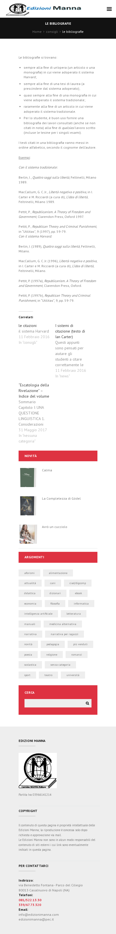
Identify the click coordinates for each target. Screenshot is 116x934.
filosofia (55, 603)
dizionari (55, 593)
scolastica (30, 665)
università (72, 675)
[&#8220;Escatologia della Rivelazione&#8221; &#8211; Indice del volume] (37, 413)
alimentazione (58, 573)
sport (27, 675)
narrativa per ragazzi (64, 634)
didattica (29, 593)
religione (51, 654)
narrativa (30, 634)
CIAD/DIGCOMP (78, 583)
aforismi (29, 573)
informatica (81, 603)
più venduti (80, 644)
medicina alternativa (62, 624)
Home (37, 31)
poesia (28, 654)
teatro (48, 675)
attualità (30, 583)
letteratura (73, 613)
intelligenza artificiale (38, 613)
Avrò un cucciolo (54, 527)
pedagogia (52, 644)
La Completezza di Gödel (61, 498)
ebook (78, 593)
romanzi (76, 654)
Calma (47, 470)
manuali (29, 624)
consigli (52, 31)
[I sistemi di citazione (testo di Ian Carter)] (73, 351)
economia (30, 603)
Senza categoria (60, 665)
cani (52, 583)
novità (28, 644)
